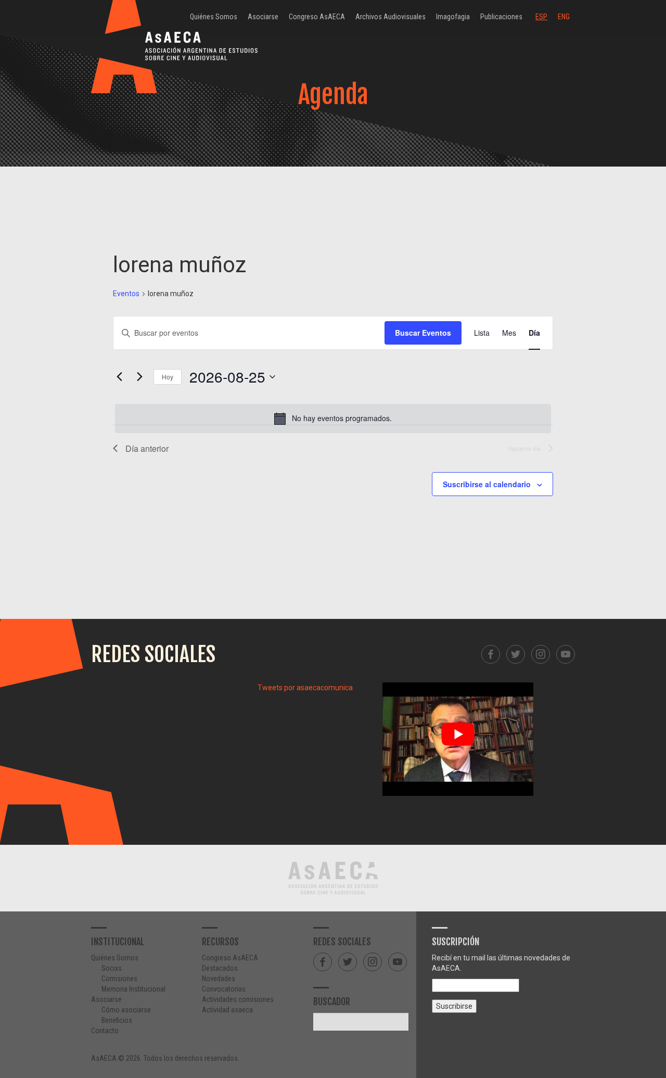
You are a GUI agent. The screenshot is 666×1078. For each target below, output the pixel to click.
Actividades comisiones (238, 999)
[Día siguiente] (139, 377)
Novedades (218, 978)
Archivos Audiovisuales (390, 16)
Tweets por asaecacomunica (305, 687)
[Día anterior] (119, 377)
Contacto (105, 1030)
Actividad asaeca (227, 1010)
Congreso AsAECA (317, 16)
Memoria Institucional (133, 989)
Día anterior (147, 448)
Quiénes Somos (213, 16)
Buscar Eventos (423, 332)
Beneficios (116, 1020)
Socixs (111, 968)
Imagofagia (453, 16)
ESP (541, 16)
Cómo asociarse (126, 1010)
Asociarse (263, 16)
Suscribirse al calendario (487, 484)
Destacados (220, 968)
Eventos (126, 293)
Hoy (167, 376)
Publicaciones (501, 16)
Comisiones (119, 978)
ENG (564, 16)
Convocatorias (224, 989)
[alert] (333, 418)
